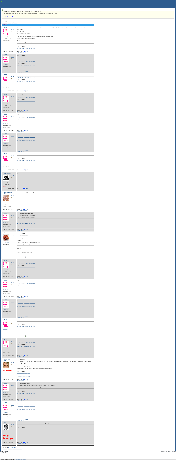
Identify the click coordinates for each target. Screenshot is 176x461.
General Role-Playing (17, 20)
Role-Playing (10, 20)
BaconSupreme (8, 232)
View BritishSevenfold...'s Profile (23, 380)
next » (15, 22)
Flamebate (5, 20)
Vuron (5, 422)
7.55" (14, 235)
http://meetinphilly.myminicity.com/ (23, 373)
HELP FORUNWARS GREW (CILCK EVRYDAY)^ (26, 48)
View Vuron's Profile (21, 443)
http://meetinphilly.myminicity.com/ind (24, 374)
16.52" (12, 29)
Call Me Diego (7, 173)
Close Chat (174, 451)
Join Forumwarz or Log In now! (20, 459)
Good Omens (5, 182)
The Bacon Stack (6, 242)
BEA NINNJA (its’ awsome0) (29, 44)
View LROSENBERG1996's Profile (23, 210)
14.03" (12, 195)
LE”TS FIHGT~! (20, 44)
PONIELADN (5, 36)
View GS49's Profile (20, 52)
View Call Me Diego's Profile (22, 189)
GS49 (5, 27)
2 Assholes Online (164, 451)
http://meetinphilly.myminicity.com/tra (24, 376)
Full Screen (169, 451)
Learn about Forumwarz (11, 16)
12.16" (12, 424)
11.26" (12, 362)
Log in (5, 16)
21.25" (12, 175)
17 (12, 22)
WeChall (4, 202)
